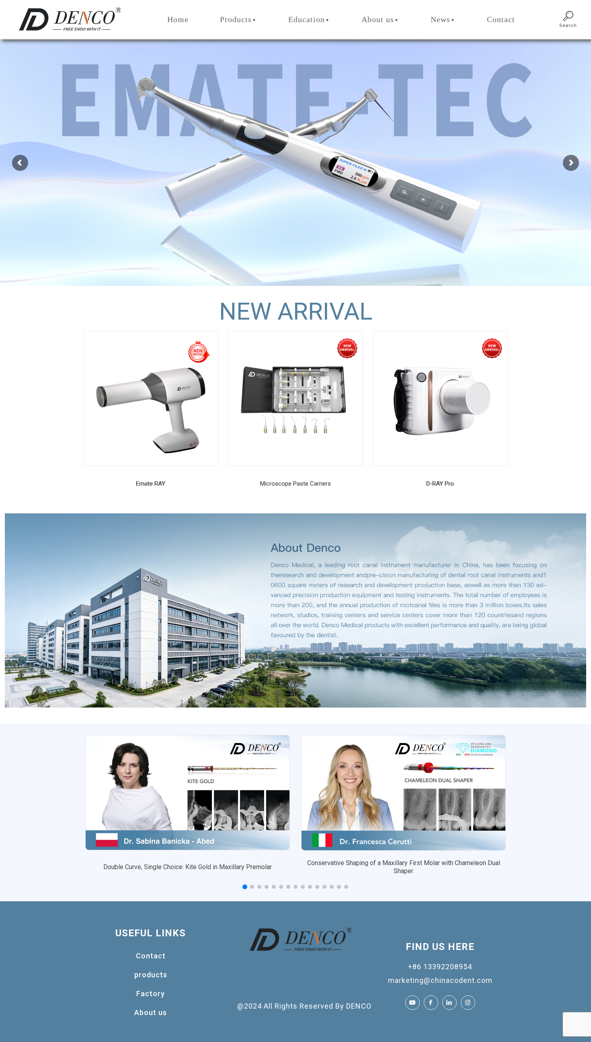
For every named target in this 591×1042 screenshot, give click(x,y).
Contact (151, 956)
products (150, 974)
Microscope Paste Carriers (295, 483)
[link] (150, 398)
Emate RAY (150, 483)
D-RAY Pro (440, 483)
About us (150, 1012)
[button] (244, 886)
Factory (150, 993)
